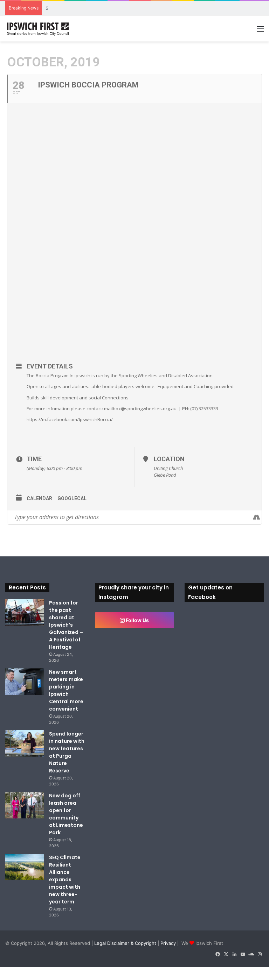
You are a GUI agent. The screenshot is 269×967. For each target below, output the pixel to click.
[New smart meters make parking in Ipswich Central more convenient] (24, 681)
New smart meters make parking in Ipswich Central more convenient (66, 690)
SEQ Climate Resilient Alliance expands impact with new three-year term (65, 879)
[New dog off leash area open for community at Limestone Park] (24, 805)
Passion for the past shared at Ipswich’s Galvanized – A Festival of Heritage (66, 625)
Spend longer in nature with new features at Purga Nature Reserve (66, 752)
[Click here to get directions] (256, 517)
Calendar (39, 498)
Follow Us (137, 620)
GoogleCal (72, 498)
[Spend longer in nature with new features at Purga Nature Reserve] (24, 743)
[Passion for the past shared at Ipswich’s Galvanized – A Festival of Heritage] (24, 612)
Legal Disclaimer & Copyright (125, 943)
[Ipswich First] (38, 28)
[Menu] (260, 31)
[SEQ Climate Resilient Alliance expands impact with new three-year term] (24, 867)
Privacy (168, 943)
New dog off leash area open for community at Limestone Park (66, 814)
